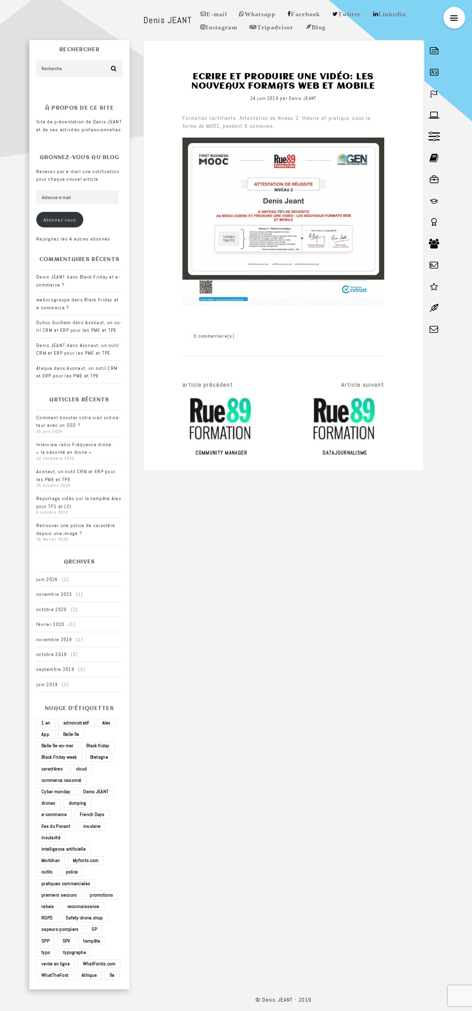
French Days (92, 814)
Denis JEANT (95, 791)
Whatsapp (260, 13)
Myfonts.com (85, 860)
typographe (74, 952)
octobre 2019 (51, 654)
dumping (77, 803)
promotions (101, 895)
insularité (50, 837)
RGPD (47, 918)
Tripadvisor (275, 27)
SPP (45, 941)
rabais (47, 906)
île (112, 975)
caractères (52, 769)
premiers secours (59, 895)
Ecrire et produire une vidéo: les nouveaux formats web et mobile (283, 81)
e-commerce (54, 814)
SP (94, 929)
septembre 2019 (55, 669)
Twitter (349, 13)
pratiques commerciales (65, 883)
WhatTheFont (54, 975)
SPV (66, 941)
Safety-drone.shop (84, 918)
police (72, 872)
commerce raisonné (61, 780)
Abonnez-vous (60, 220)
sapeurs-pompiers (59, 929)
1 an (45, 723)
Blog (318, 27)
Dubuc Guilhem (53, 322)
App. (45, 734)
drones (48, 803)
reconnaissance (83, 906)
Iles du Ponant (55, 826)
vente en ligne (55, 964)
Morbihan (50, 860)
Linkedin (392, 13)
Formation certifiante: (209, 118)
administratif (76, 723)
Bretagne (99, 757)
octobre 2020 (51, 609)
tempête (91, 941)
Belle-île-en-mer (57, 745)
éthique (89, 975)
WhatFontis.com (99, 964)
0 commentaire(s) (214, 336)
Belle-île (71, 734)
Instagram (221, 27)
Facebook (305, 13)
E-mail (216, 13)
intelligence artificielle (63, 849)
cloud (81, 769)
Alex (106, 723)
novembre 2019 (54, 639)
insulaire (92, 826)
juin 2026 (47, 579)
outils (47, 872)
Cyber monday (55, 791)
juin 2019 (47, 684)
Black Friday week (59, 757)
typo (45, 952)
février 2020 (50, 624)
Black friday (97, 745)
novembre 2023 (54, 594)
